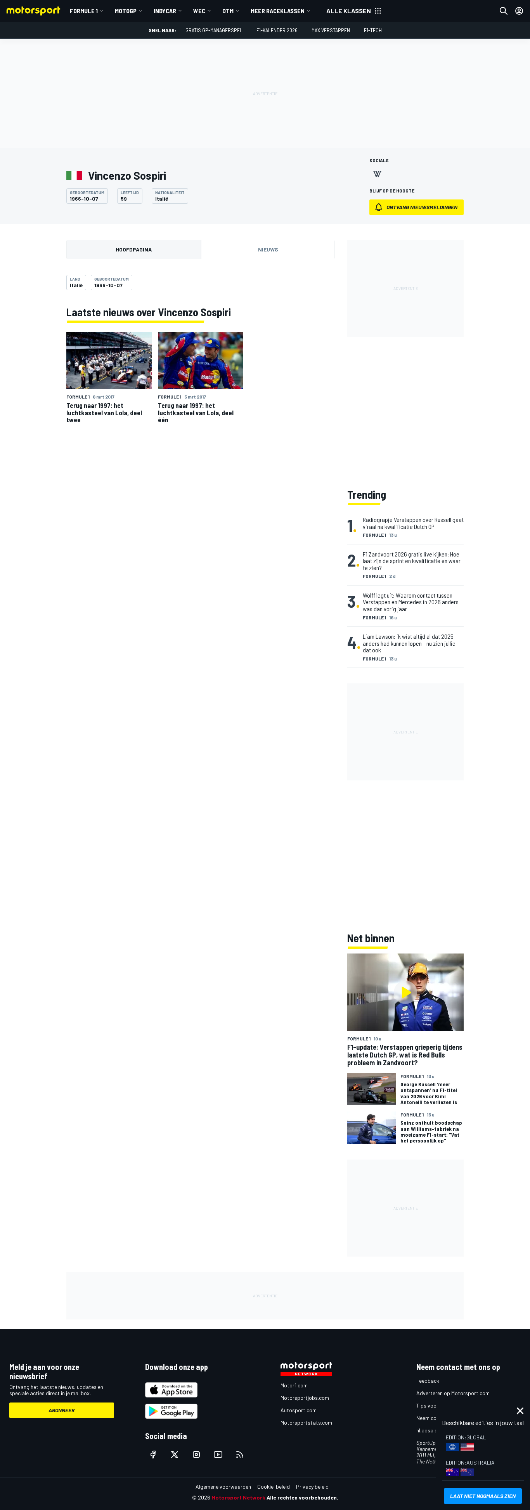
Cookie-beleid (273, 1486)
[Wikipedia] (377, 174)
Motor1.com (294, 1385)
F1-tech (373, 30)
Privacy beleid (312, 1486)
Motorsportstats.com (306, 1422)
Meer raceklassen (278, 10)
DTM (228, 10)
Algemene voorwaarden (223, 1486)
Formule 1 (84, 10)
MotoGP (126, 10)
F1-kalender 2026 (277, 30)
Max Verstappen (331, 30)
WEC (199, 10)
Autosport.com (299, 1410)
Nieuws (268, 249)
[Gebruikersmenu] (519, 11)
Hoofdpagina (134, 249)
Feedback (427, 1380)
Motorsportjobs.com (305, 1397)
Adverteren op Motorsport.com (453, 1393)
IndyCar (165, 10)
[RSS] (240, 1454)
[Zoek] (503, 11)
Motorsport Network (238, 1497)
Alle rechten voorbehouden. (302, 1497)
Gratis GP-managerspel (213, 30)
